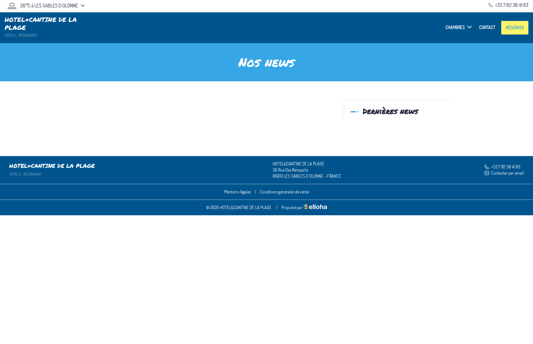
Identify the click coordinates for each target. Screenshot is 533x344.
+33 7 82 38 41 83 (505, 166)
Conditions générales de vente (284, 191)
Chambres (455, 27)
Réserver (515, 27)
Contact (487, 27)
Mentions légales (237, 191)
